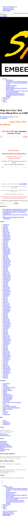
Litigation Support (4, 444)
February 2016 (6, 320)
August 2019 (6, 266)
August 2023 (6, 224)
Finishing (2, 448)
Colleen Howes (5, 116)
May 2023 (5, 228)
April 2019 (5, 270)
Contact (5, 508)
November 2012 (7, 369)
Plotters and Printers (7, 409)
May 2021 (5, 244)
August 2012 (6, 373)
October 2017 (6, 293)
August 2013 (6, 360)
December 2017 (7, 290)
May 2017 (5, 299)
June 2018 (5, 282)
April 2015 (5, 333)
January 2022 (6, 234)
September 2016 (7, 310)
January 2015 (6, 337)
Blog (6, 16)
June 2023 (5, 227)
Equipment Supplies (4, 449)
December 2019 (7, 260)
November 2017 (7, 291)
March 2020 (6, 258)
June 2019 (5, 267)
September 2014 (7, 342)
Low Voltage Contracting (15, 502)
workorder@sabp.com (5, 435)
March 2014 (6, 350)
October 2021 (6, 238)
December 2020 (7, 250)
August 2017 (6, 295)
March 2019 (6, 271)
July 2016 (5, 313)
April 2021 (5, 246)
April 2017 (5, 301)
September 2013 (7, 359)
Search (4, 14)
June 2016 (5, 314)
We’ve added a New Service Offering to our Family (15, 210)
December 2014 (7, 338)
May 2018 (5, 283)
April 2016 (5, 317)
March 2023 (6, 230)
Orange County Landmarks (9, 406)
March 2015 (6, 334)
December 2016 (7, 306)
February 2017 (6, 303)
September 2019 (7, 264)
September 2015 (7, 326)
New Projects (6, 401)
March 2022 (6, 231)
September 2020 (7, 252)
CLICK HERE (23, 184)
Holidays (5, 393)
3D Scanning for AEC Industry (17, 490)
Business (5, 384)
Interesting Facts (7, 394)
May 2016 (5, 316)
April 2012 (5, 377)
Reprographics (3, 441)
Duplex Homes (6, 389)
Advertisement (6, 383)
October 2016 (6, 309)
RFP (4, 410)
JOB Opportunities (7, 397)
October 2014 (6, 341)
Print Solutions (3, 442)
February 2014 (6, 352)
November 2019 (7, 262)
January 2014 (6, 353)
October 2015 (6, 325)
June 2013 (5, 363)
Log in (4, 420)
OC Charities (6, 405)
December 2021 (7, 235)
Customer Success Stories (9, 387)
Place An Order (6, 504)
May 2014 (5, 348)
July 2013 (5, 361)
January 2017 (6, 305)
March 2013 (6, 365)
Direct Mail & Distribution (6, 446)
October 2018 (6, 278)
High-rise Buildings (7, 390)
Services (5, 413)
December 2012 (7, 368)
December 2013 (7, 354)
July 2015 (5, 329)
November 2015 (7, 324)
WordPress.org (6, 424)
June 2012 (5, 375)
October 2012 (6, 371)
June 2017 (5, 298)
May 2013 (5, 364)
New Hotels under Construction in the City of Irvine (15, 209)
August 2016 (6, 311)
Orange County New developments (11, 407)
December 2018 (7, 275)
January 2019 (6, 274)
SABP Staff (6, 411)
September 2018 (7, 279)
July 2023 (5, 226)
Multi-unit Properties (8, 398)
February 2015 (6, 336)
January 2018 (6, 289)
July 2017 (5, 297)
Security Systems (17, 498)
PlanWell (2, 450)
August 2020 (6, 254)
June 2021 (5, 243)
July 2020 (5, 255)
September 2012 (7, 372)
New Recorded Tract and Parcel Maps (12, 402)
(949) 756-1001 (3, 434)
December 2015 (7, 322)
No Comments (3, 118)
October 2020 (6, 251)
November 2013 (7, 356)
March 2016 (6, 318)
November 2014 (7, 340)
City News (5, 386)
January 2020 (6, 259)
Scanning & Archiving (5, 445)
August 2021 (6, 240)
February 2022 (6, 232)
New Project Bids (7, 399)
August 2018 (6, 281)
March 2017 (6, 302)
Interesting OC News (8, 395)
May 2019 (5, 269)
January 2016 (6, 321)
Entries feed (6, 421)
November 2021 (7, 236)
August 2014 (6, 344)
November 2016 (7, 307)
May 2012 (5, 376)
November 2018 (7, 277)
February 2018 (6, 287)
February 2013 (6, 367)
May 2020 (5, 256)
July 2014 (5, 345)
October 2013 (6, 357)
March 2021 (6, 247)
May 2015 (5, 332)
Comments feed (6, 423)
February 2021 (6, 248)
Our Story (2, 16)
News (4, 403)
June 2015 (5, 330)
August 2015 (6, 328)
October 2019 (6, 263)
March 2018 (6, 286)
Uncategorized (6, 414)
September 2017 (7, 294)
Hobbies (5, 391)
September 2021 (7, 239)
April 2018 (5, 285)
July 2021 (5, 242)
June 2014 (5, 346)
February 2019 (6, 273)
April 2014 (5, 349)
